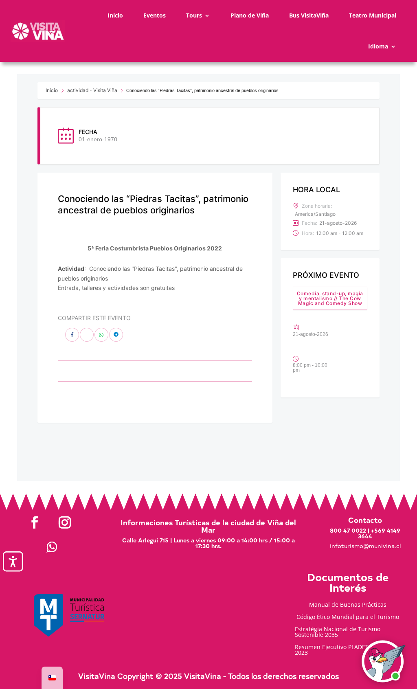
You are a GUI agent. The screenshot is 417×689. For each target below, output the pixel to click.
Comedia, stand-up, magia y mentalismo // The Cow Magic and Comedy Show (330, 298)
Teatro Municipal (372, 15)
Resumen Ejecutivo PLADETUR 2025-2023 (344, 650)
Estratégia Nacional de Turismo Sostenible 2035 (337, 632)
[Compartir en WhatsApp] (101, 335)
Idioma (378, 46)
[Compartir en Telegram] (116, 335)
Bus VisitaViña (309, 15)
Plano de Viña (249, 15)
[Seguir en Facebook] (34, 522)
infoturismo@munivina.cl (365, 546)
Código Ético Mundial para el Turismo (347, 617)
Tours (194, 15)
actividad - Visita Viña (92, 90)
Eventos (154, 15)
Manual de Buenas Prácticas (347, 605)
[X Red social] (87, 335)
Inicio (115, 15)
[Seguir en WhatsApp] (52, 547)
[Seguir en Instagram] (65, 522)
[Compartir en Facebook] (72, 335)
